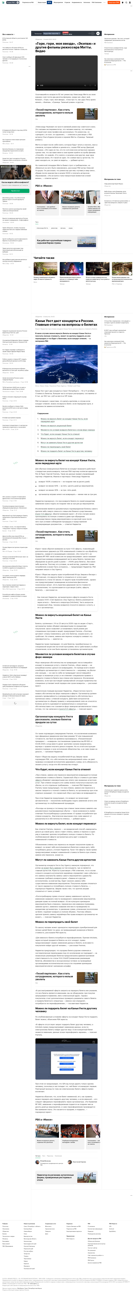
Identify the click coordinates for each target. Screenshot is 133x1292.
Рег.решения (91, 1250)
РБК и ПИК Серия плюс (9, 589)
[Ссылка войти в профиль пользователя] (130, 2)
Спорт (4, 698)
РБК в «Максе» (44, 186)
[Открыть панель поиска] (126, 2)
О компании (91, 1226)
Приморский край (29, 1268)
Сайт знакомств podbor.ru (95, 1255)
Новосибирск (28, 1231)
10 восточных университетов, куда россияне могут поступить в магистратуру (115, 49)
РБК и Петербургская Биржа (10, 382)
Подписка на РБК (71, 1229)
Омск (25, 1234)
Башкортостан (28, 1236)
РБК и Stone (5, 143)
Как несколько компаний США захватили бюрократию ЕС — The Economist (115, 60)
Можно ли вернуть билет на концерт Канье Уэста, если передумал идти (64, 419)
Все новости (7, 34)
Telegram (48, 1231)
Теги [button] (36, 222)
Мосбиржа (20, 1288)
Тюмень (26, 1256)
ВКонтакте (48, 1226)
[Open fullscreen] (93, 1042)
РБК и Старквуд (7, 717)
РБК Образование (7, 1246)
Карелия (26, 1263)
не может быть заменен (51, 867)
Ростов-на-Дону (28, 1251)
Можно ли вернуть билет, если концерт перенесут (62, 438)
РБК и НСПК (6, 429)
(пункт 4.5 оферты (43, 513)
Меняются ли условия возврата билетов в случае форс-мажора (68, 429)
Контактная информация (95, 1229)
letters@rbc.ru (34, 1283)
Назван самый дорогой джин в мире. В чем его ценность (44, 278)
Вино (35, 282)
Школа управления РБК (95, 1263)
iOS (110, 1226)
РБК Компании (6, 933)
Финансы (5, 153)
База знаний (6, 1063)
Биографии (5, 1241)
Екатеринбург (28, 1229)
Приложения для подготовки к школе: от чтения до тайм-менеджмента (70, 279)
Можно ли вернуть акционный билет (56, 425)
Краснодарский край (30, 1244)
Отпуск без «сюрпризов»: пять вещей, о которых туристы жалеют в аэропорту (117, 321)
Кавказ (26, 1261)
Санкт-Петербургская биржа (33, 1288)
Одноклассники (50, 1229)
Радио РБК (11, 2)
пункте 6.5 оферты (67, 708)
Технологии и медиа (8, 391)
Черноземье (27, 1258)
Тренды (106, 53)
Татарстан (27, 1253)
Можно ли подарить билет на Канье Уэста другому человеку (66, 450)
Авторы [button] (38, 1156)
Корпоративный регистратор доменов (96, 1244)
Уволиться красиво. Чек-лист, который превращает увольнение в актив (116, 39)
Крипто (4, 1091)
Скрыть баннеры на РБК (73, 1226)
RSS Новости (70, 1239)
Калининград (27, 1241)
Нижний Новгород (29, 1246)
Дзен (46, 1234)
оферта (38, 779)
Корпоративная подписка (74, 1231)
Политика (5, 42)
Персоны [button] (50, 1156)
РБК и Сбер (5, 263)
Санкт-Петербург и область (32, 1226)
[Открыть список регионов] (122, 2)
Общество (5, 162)
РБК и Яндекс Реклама (9, 1033)
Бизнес (4, 531)
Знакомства (91, 1253)
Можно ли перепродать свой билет (56, 446)
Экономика (5, 222)
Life (105, 336)
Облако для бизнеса (94, 1241)
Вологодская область (30, 1239)
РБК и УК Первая (7, 551)
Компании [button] (58, 1156)
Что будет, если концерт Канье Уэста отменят (60, 433)
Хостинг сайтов (92, 1248)
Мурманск (27, 1266)
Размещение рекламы (94, 1234)
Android (111, 1229)
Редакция (90, 1231)
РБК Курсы (91, 1260)
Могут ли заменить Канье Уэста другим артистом (62, 442)
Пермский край (28, 1248)
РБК (36, 119)
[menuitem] (28, 2)
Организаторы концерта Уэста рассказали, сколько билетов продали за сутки (54, 719)
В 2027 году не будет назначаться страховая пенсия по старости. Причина (115, 331)
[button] (122, 2)
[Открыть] (15, 2)
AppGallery (112, 1231)
